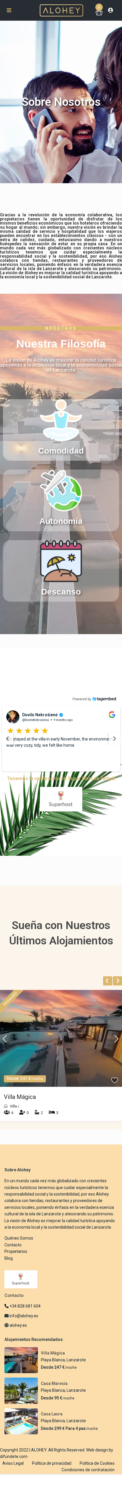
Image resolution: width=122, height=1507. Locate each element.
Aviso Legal (13, 1471)
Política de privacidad (51, 1471)
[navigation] (7, 743)
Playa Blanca (53, 1367)
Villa (13, 1114)
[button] (61, 743)
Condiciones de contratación (88, 1478)
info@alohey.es (23, 1323)
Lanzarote (76, 1367)
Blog (8, 1266)
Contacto (13, 1253)
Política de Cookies (97, 1471)
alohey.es (18, 1333)
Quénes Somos (18, 1246)
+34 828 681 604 (25, 1314)
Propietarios (15, 1259)
